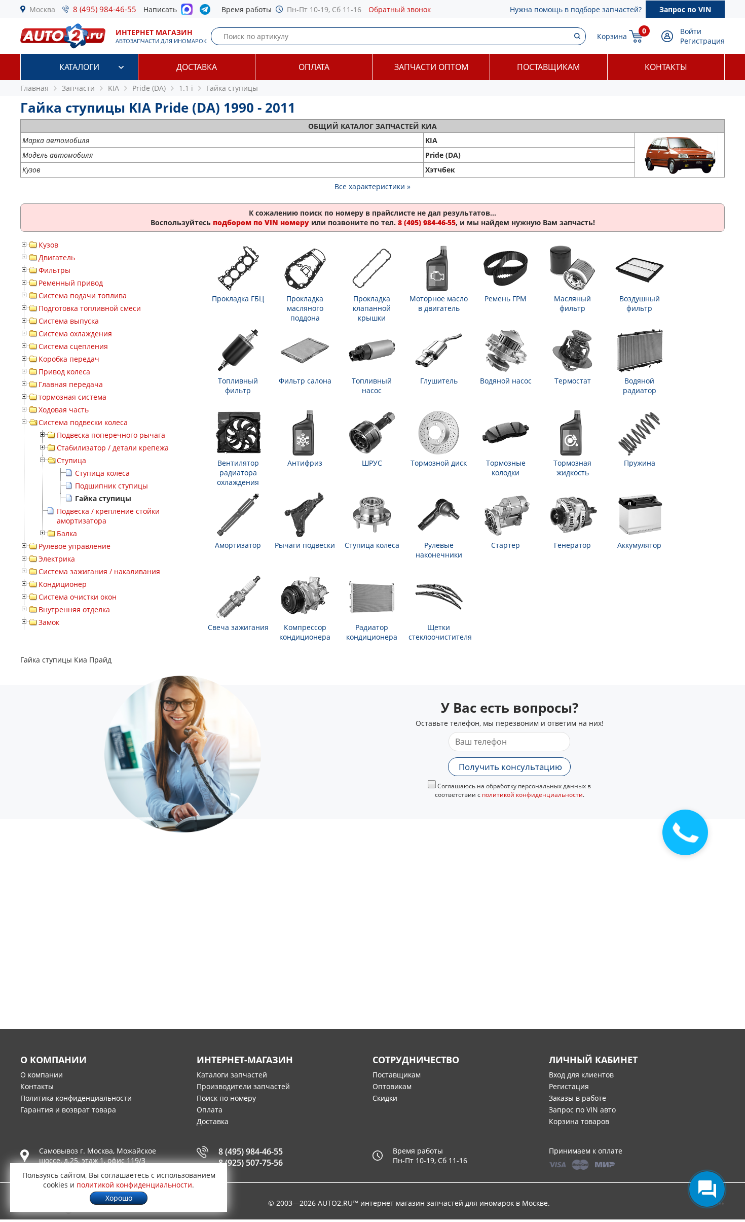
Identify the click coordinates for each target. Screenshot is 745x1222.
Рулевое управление (74, 546)
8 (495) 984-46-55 (104, 9)
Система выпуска (69, 321)
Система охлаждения (75, 333)
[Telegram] (207, 12)
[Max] (187, 12)
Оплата (314, 67)
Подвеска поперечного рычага (111, 435)
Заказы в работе (577, 1098)
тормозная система (72, 397)
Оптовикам (392, 1086)
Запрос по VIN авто (582, 1109)
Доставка (196, 67)
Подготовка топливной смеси (90, 308)
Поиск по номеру (226, 1098)
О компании (41, 1074)
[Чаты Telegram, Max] (707, 1189)
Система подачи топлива (83, 295)
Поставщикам (548, 67)
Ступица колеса (102, 473)
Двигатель (57, 257)
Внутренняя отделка (74, 609)
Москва (42, 9)
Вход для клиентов (581, 1074)
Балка (67, 533)
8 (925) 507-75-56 (250, 1162)
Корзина (612, 36)
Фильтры (54, 270)
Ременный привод (71, 283)
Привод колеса (64, 371)
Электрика (57, 559)
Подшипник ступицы (111, 486)
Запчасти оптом (431, 67)
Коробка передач (69, 359)
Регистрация (702, 41)
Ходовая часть (64, 409)
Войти (690, 31)
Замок (49, 622)
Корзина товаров (579, 1121)
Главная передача (71, 384)
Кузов (48, 245)
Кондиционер (63, 584)
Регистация (569, 1086)
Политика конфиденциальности (76, 1098)
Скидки (384, 1098)
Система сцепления (73, 346)
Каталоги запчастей (232, 1074)
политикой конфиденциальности (532, 794)
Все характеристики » (372, 186)
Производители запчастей (243, 1086)
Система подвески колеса (83, 422)
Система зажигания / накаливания (99, 571)
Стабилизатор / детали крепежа (113, 447)
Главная (34, 88)
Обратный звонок (399, 9)
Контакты (666, 67)
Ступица (71, 460)
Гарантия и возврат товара (68, 1109)
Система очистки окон (78, 597)
